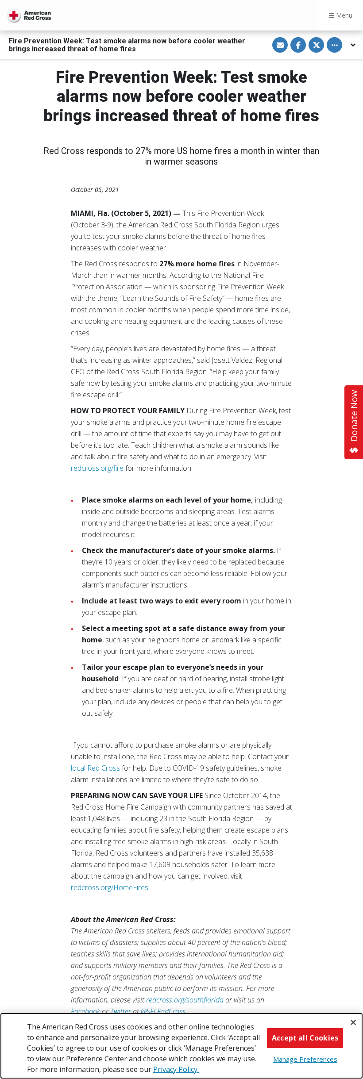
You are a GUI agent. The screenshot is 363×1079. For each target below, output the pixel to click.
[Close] (353, 1022)
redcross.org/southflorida (185, 1000)
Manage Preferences (305, 1059)
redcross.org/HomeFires (109, 887)
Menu (343, 15)
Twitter (120, 1011)
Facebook (85, 1011)
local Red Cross (95, 768)
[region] (181, 1046)
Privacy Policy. (176, 1069)
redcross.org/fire (97, 468)
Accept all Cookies (305, 1038)
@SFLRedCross (163, 1011)
